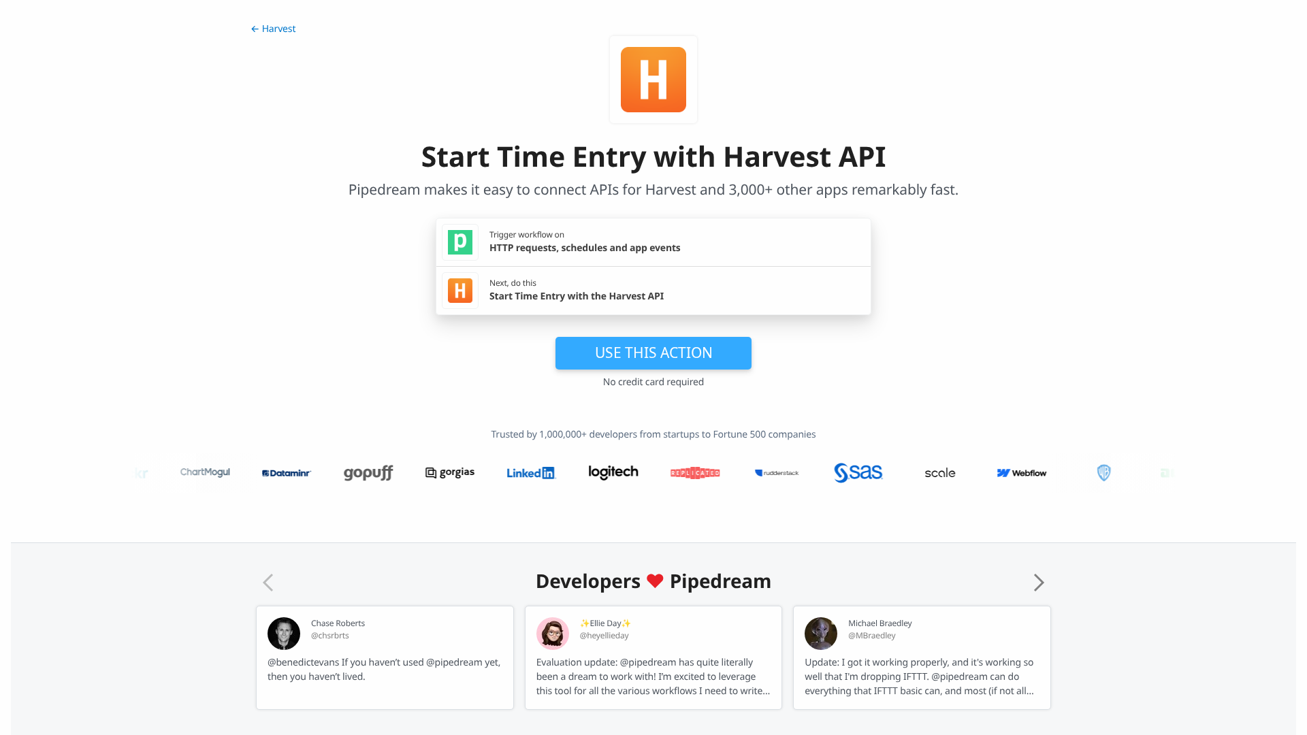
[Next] (1038, 582)
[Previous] (268, 582)
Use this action (654, 352)
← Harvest (273, 28)
